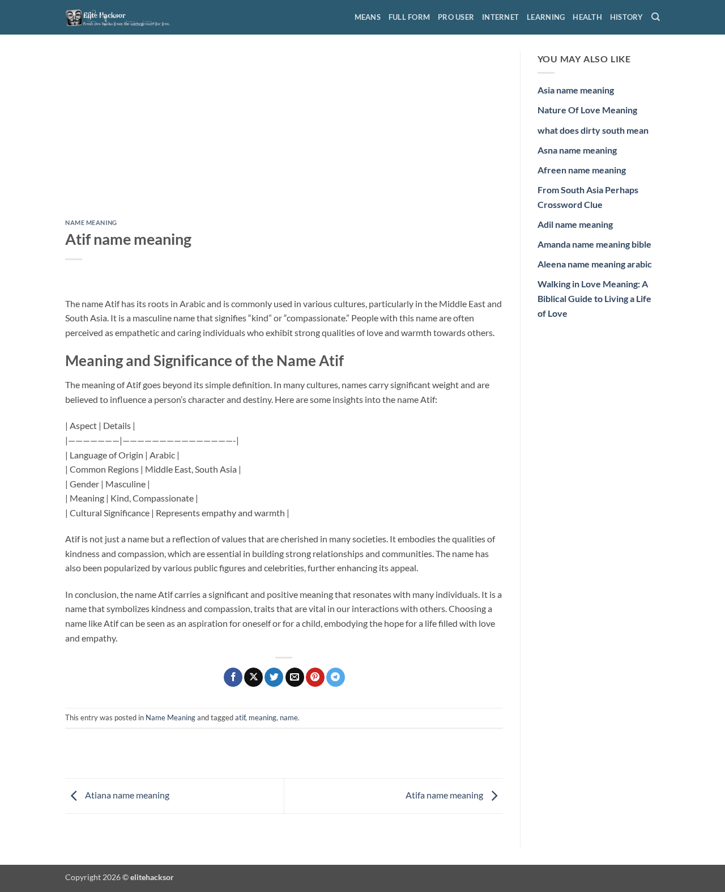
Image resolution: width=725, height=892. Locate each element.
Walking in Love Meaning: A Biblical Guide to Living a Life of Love (594, 298)
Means (368, 17)
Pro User (456, 17)
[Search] (655, 17)
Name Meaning (91, 222)
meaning (262, 717)
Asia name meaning (576, 89)
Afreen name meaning (582, 169)
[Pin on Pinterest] (315, 677)
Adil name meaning (575, 224)
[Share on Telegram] (335, 677)
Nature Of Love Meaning (587, 109)
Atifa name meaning (445, 794)
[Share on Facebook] (233, 677)
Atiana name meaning (126, 794)
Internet (500, 17)
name (289, 717)
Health (587, 17)
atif (240, 717)
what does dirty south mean (593, 130)
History (626, 17)
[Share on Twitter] (274, 677)
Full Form (409, 17)
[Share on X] (253, 677)
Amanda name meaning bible (594, 244)
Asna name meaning (577, 150)
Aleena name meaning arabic (595, 263)
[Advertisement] (284, 135)
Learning (546, 17)
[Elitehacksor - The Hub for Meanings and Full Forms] (121, 17)
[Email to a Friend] (294, 677)
